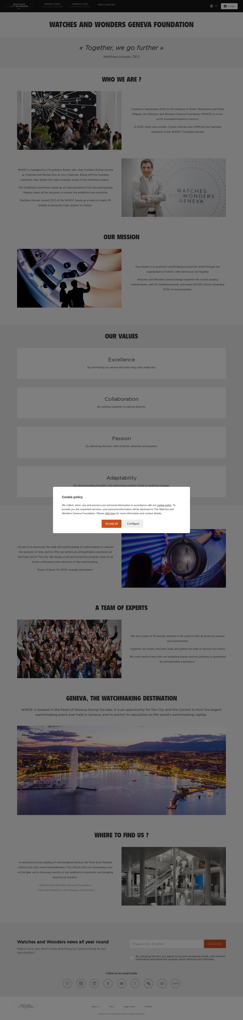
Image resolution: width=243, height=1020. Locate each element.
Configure (133, 523)
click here (110, 513)
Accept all (111, 523)
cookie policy (164, 505)
